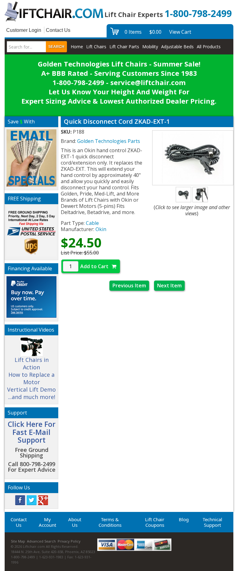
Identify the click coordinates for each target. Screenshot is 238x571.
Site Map (18, 541)
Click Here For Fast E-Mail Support (31, 432)
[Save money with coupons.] (31, 157)
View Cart (180, 31)
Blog (184, 519)
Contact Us (58, 30)
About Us (74, 522)
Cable (92, 223)
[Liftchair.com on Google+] (43, 500)
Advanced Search (41, 541)
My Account (47, 522)
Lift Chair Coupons (154, 522)
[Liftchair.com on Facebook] (20, 500)
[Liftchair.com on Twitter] (32, 500)
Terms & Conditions (110, 522)
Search (56, 47)
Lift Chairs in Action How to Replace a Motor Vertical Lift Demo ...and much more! (31, 378)
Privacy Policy (69, 541)
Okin (100, 229)
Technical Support (212, 522)
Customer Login (23, 30)
